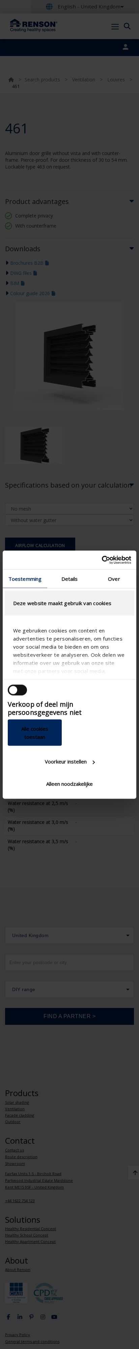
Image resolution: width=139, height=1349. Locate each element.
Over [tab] (114, 578)
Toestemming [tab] (24, 578)
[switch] (17, 690)
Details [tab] (69, 578)
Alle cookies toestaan (34, 732)
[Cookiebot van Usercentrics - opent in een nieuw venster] (101, 559)
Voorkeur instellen (66, 761)
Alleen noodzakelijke (69, 783)
